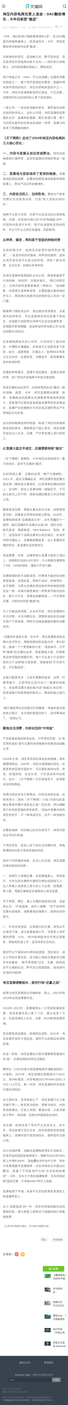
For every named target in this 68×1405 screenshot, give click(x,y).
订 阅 (56, 1380)
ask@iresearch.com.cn (18, 1392)
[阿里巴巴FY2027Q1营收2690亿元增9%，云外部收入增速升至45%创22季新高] (48, 1303)
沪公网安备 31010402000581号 (16, 1400)
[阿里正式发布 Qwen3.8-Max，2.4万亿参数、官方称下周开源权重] (48, 1344)
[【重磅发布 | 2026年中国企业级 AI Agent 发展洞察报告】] (48, 1276)
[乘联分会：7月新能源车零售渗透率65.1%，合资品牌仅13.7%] (48, 1317)
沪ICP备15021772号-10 (42, 1400)
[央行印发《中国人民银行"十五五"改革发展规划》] (48, 1330)
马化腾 (32, 1160)
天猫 (53, 519)
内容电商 (58, 1239)
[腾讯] (23, 1254)
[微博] (17, 1254)
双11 (59, 1165)
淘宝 (43, 1239)
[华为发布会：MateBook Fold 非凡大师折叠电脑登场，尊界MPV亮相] (48, 1290)
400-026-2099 (14, 1389)
